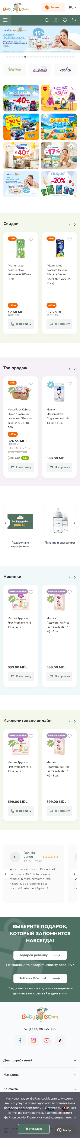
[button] (7, 57)
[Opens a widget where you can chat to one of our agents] (64, 1130)
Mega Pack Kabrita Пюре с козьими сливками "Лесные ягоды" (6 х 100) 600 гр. (20, 418)
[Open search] (47, 20)
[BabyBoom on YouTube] (46, 1040)
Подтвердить (33, 1129)
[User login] (56, 20)
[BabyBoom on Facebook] (20, 1040)
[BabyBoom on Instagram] (33, 1040)
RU (71, 7)
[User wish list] (65, 20)
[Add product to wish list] (31, 239)
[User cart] (74, 20)
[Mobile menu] (5, 20)
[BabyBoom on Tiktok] (60, 1040)
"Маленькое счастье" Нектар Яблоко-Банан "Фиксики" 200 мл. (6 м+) (59, 274)
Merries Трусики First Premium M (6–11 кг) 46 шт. (20, 622)
